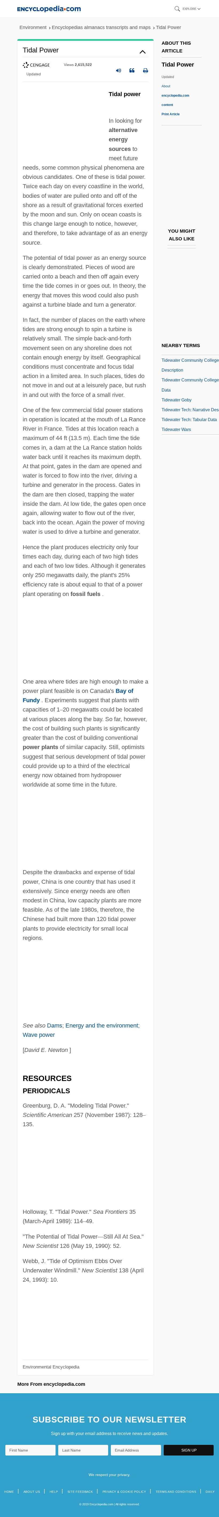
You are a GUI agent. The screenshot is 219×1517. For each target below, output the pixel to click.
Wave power (39, 1034)
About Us (32, 1491)
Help (54, 1491)
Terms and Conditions (176, 1491)
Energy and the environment (101, 1025)
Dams (54, 1025)
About (175, 95)
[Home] (49, 8)
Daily (210, 1491)
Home (9, 1491)
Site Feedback (80, 1491)
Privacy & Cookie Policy (124, 1491)
